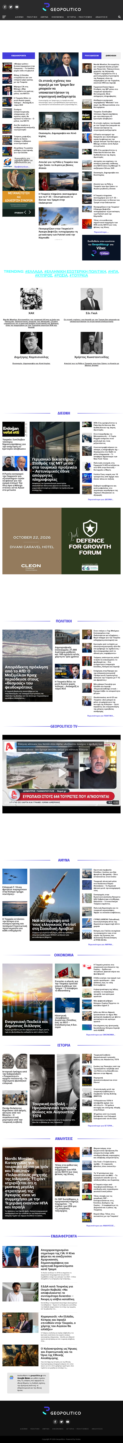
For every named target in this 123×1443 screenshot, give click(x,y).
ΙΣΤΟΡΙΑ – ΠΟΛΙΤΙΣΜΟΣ (79, 17)
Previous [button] (25, 212)
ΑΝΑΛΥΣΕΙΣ (102, 17)
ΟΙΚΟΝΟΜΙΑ (58, 17)
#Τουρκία (78, 275)
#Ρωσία (61, 275)
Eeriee (78, 1439)
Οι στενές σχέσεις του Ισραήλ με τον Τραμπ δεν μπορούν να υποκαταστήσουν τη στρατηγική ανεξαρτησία (92, 320)
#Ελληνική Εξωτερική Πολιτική (75, 271)
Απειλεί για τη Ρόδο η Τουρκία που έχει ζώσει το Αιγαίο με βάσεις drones (91, 364)
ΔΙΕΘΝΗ (19, 17)
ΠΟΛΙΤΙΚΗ (32, 17)
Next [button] (30, 212)
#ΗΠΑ (113, 271)
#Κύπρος (43, 275)
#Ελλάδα (33, 271)
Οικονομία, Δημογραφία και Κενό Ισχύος (31, 363)
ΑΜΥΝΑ (44, 17)
